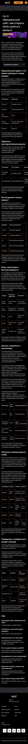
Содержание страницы (11, 64)
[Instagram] (23, 730)
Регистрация (5, 712)
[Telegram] (5, 730)
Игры (16, 706)
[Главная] (7, 2)
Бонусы (16, 709)
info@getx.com (5, 724)
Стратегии (17, 712)
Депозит (3, 715)
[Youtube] (14, 730)
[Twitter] (19, 730)
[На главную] (14, 696)
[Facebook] (9, 730)
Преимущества (5, 709)
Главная (3, 706)
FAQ (15, 715)
